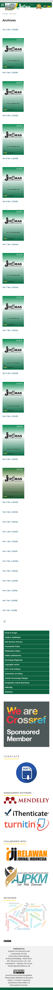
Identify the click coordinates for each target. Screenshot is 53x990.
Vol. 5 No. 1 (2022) (10, 522)
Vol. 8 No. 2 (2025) (10, 158)
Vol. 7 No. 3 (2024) (10, 244)
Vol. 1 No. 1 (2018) (9, 610)
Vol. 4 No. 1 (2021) (10, 551)
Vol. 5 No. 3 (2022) (10, 502)
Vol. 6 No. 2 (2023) (10, 416)
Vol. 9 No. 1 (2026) (10, 72)
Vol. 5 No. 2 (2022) (10, 512)
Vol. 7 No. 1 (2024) (10, 330)
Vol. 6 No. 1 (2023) (10, 459)
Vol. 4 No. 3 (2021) (10, 532)
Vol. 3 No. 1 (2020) (10, 571)
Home (5, 14)
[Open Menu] (2, 4)
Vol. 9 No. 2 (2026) (10, 29)
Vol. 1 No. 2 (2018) (9, 600)
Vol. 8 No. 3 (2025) (10, 115)
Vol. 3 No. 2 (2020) (10, 561)
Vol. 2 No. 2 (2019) (10, 581)
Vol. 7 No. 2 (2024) (10, 287)
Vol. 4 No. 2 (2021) (10, 541)
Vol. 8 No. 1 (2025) (10, 201)
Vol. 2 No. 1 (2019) (9, 590)
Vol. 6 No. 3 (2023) (10, 373)
